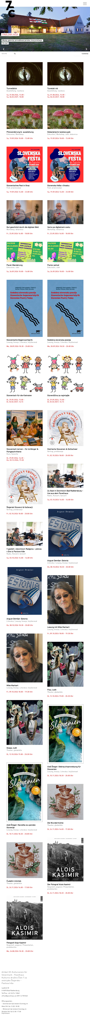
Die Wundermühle (55, 823)
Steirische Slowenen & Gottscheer (62, 449)
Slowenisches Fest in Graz (18, 186)
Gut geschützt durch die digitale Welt (23, 227)
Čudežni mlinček (14, 881)
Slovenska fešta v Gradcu (58, 186)
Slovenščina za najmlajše (58, 396)
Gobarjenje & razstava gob (58, 132)
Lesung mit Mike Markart (58, 627)
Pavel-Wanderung (14, 265)
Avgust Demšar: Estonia (57, 561)
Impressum (6, 1013)
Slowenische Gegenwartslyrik (20, 340)
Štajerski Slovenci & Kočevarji (20, 507)
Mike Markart (12, 686)
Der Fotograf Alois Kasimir (59, 885)
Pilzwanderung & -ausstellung (20, 132)
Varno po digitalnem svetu (58, 227)
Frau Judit (51, 690)
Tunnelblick (12, 89)
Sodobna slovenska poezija (59, 340)
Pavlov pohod (53, 265)
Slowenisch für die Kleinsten (19, 396)
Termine (85, 54)
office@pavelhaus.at (9, 996)
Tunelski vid (52, 89)
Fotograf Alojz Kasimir (16, 943)
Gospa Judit (12, 748)
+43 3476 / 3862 (14, 993)
